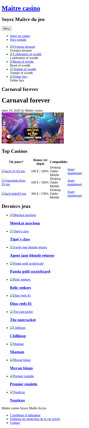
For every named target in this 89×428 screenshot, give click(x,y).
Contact (15, 422)
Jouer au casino (20, 36)
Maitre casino (21, 8)
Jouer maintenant (74, 171)
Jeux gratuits (18, 39)
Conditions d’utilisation (25, 415)
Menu (6, 28)
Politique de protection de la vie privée (35, 419)
